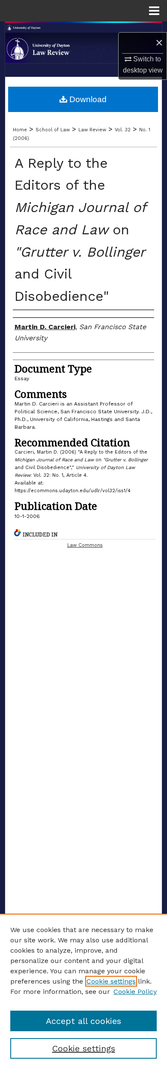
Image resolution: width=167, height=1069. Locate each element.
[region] (83, 991)
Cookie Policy (135, 991)
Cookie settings (111, 981)
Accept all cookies (83, 1021)
